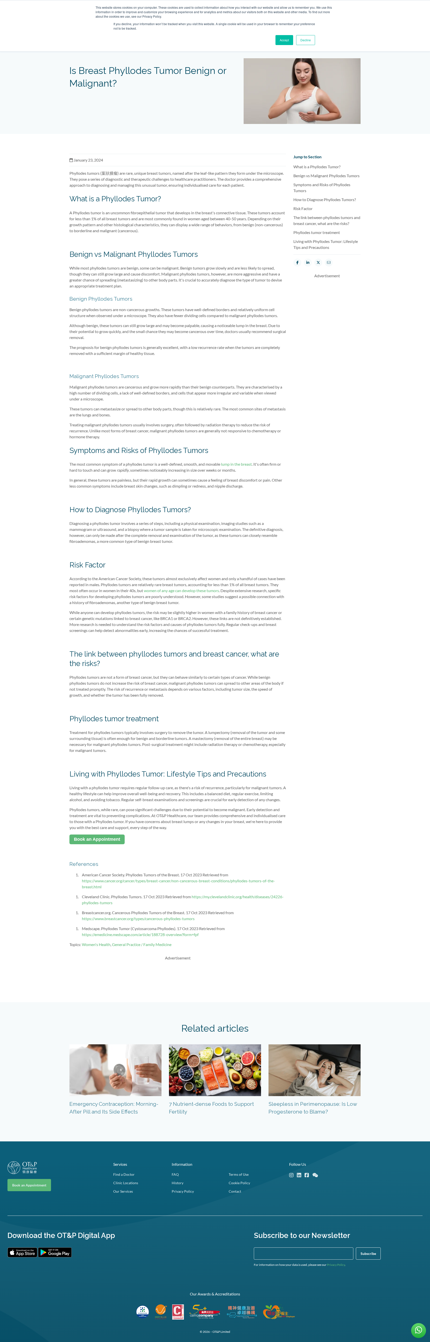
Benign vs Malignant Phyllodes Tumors (326, 175)
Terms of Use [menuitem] (239, 1174)
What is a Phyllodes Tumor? (318, 166)
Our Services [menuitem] (123, 1191)
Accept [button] (284, 40)
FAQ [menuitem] (175, 1174)
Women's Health (96, 944)
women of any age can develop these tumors (181, 590)
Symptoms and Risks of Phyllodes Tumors (321, 187)
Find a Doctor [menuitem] (124, 1174)
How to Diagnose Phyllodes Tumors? (325, 199)
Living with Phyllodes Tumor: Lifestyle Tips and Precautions (325, 244)
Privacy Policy (336, 1265)
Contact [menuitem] (235, 1191)
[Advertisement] (177, 976)
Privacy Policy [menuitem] (183, 1191)
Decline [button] (305, 40)
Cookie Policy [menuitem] (239, 1183)
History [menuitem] (177, 1183)
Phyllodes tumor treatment (317, 232)
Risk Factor (304, 208)
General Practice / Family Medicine (141, 944)
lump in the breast (236, 464)
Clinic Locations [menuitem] (125, 1183)
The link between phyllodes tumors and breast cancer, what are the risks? (326, 220)
